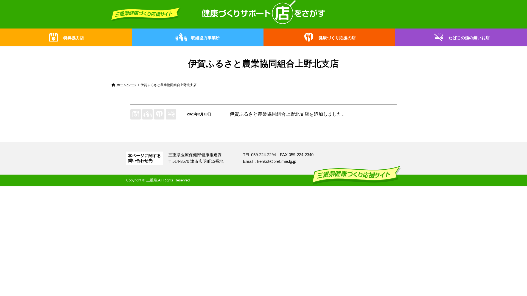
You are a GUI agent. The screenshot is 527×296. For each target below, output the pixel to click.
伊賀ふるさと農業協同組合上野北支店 (269, 114)
